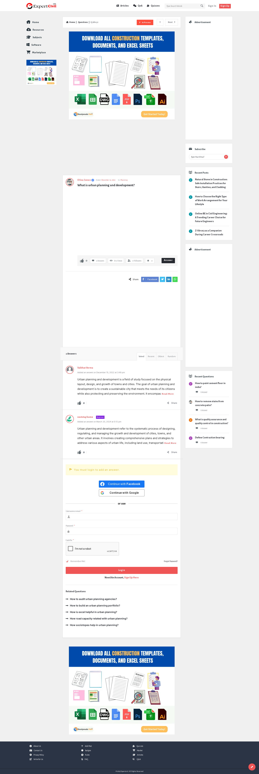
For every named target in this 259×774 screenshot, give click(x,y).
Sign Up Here (131, 577)
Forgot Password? (171, 561)
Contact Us (38, 750)
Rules (87, 755)
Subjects (37, 37)
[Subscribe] (226, 157)
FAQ (86, 759)
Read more (168, 394)
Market (140, 750)
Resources (38, 30)
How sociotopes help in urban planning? (94, 624)
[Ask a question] (251, 766)
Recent (151, 356)
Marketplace (39, 52)
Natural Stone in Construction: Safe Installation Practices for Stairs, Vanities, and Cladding (211, 183)
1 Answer (203, 392)
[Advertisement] (122, 149)
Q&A (138, 759)
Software (36, 45)
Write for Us (38, 759)
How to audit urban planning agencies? (93, 598)
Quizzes (155, 6)
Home (35, 22)
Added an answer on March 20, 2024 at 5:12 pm (99, 421)
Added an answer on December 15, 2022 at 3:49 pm (101, 372)
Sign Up (225, 6)
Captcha (70, 540)
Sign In (212, 6)
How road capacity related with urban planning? (99, 618)
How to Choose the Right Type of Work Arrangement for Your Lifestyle (211, 200)
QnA (140, 6)
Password (70, 526)
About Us (37, 746)
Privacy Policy (38, 755)
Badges (88, 750)
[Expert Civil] (44, 5)
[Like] (82, 260)
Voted (141, 356)
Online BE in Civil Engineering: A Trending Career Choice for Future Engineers (211, 217)
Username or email (74, 511)
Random (172, 356)
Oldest (161, 356)
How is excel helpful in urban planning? (93, 611)
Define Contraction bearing (209, 437)
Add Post (88, 746)
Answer (168, 260)
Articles (124, 6)
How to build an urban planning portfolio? (95, 605)
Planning (124, 180)
